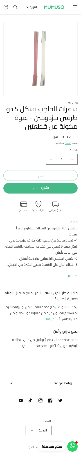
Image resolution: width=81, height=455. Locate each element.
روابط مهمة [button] (63, 383)
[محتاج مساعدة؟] (72, 446)
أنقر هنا (51, 319)
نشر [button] (70, 276)
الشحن (68, 143)
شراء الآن (40, 188)
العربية (33, 7)
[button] (75, 7)
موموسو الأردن (36, 447)
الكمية (74, 150)
